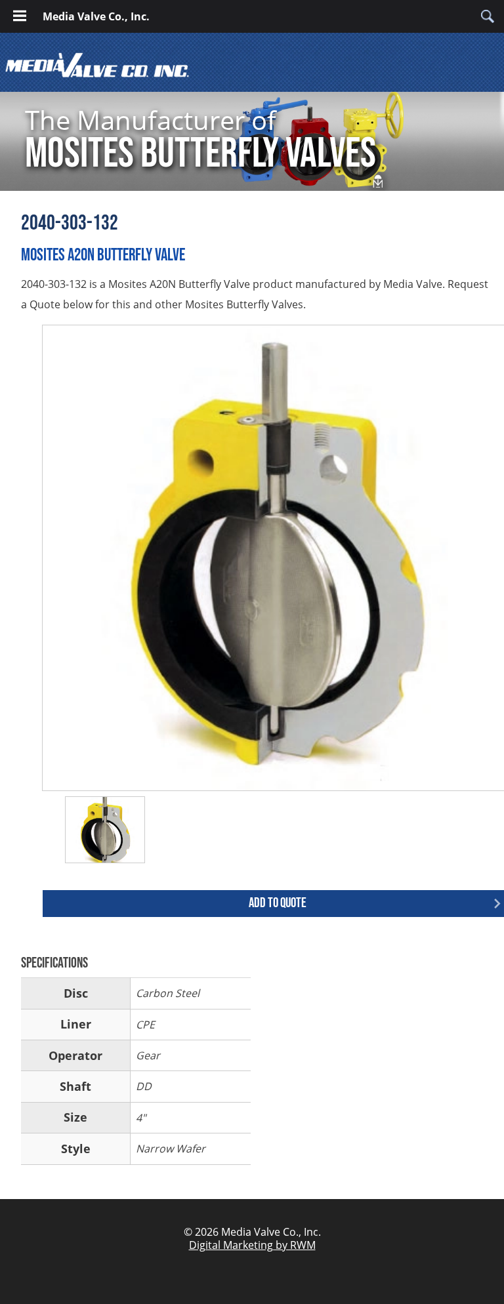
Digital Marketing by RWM (252, 1245)
